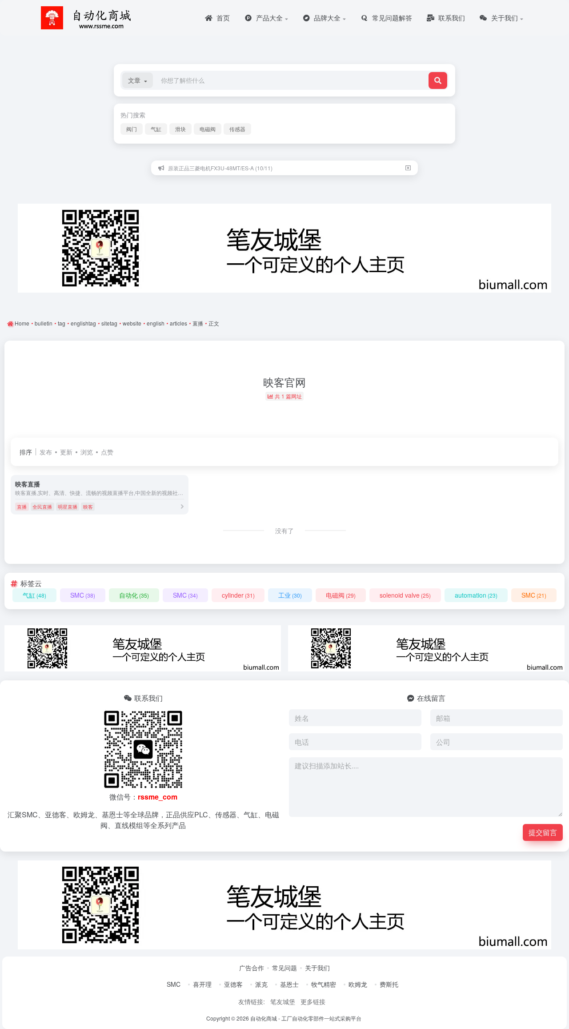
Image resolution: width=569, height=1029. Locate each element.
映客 (88, 506)
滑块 (180, 129)
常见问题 (284, 967)
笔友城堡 (282, 1001)
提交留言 (543, 832)
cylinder (238, 595)
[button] (137, 80)
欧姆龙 (358, 984)
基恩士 (289, 984)
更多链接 (313, 1001)
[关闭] (408, 167)
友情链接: (251, 1001)
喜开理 (202, 984)
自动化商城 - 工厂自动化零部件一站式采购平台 (305, 1018)
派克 (261, 984)
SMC (82, 595)
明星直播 (67, 506)
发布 (46, 451)
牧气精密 (323, 984)
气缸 (156, 129)
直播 (22, 506)
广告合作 (251, 967)
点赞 (107, 451)
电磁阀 (208, 129)
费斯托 (389, 984)
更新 (66, 451)
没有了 (284, 530)
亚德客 (233, 984)
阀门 (131, 129)
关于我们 (317, 967)
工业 (290, 595)
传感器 (237, 129)
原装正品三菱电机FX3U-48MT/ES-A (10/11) (220, 168)
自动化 (134, 595)
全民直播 (42, 506)
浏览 (86, 451)
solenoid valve (405, 595)
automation (476, 595)
